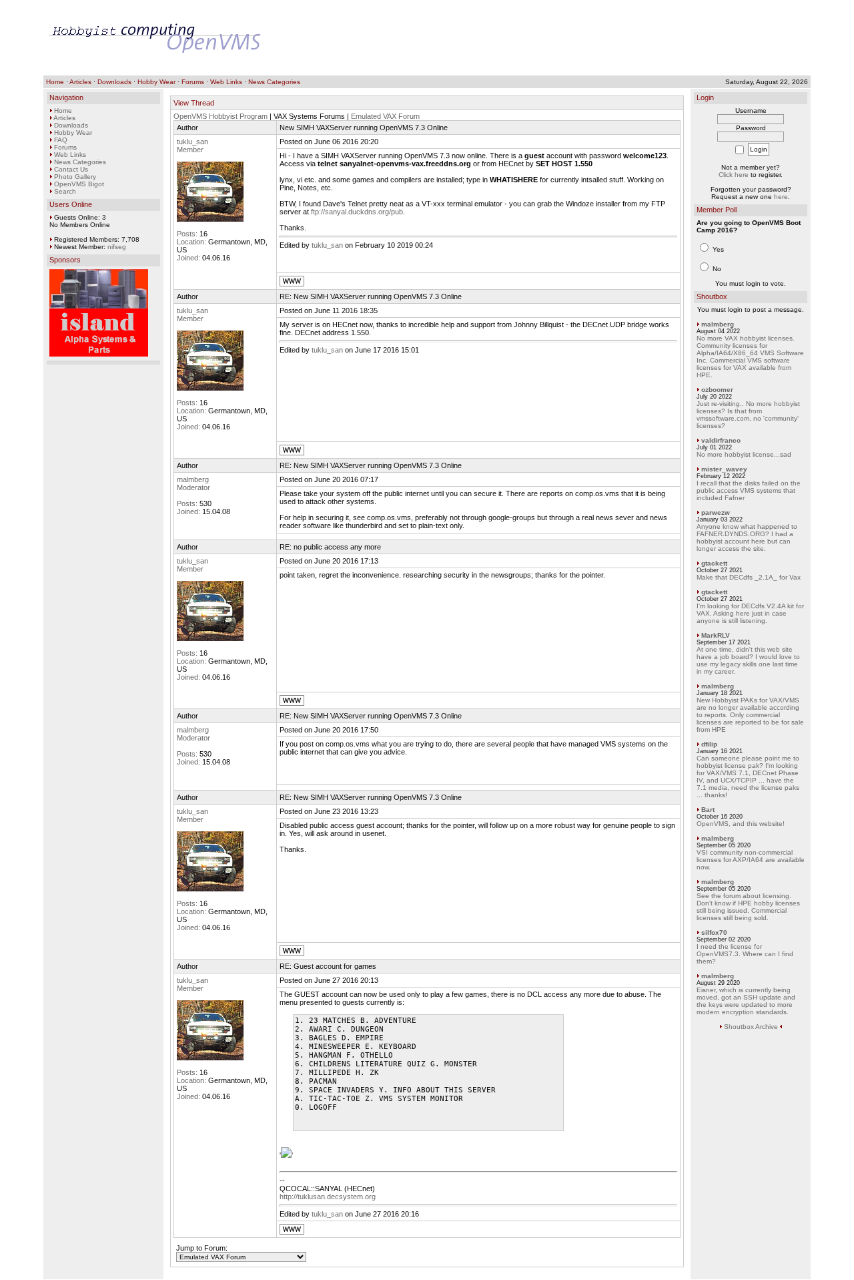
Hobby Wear (156, 81)
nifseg (116, 246)
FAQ (60, 140)
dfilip (709, 744)
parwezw (715, 512)
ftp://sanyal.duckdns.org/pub (357, 212)
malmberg (193, 479)
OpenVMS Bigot (79, 184)
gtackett (714, 563)
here (781, 196)
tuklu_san (192, 142)
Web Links (226, 81)
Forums (192, 81)
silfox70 (714, 932)
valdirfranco (721, 440)
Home (55, 81)
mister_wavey (724, 469)
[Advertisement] (562, 38)
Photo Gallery (75, 176)
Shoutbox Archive (751, 1026)
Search (65, 191)
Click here (734, 174)
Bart (708, 809)
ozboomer (717, 389)
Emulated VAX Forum (385, 116)
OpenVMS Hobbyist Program (220, 116)
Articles (80, 81)
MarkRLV (715, 635)
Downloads (114, 81)
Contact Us (71, 169)
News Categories (274, 81)
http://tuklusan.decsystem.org (328, 1197)
